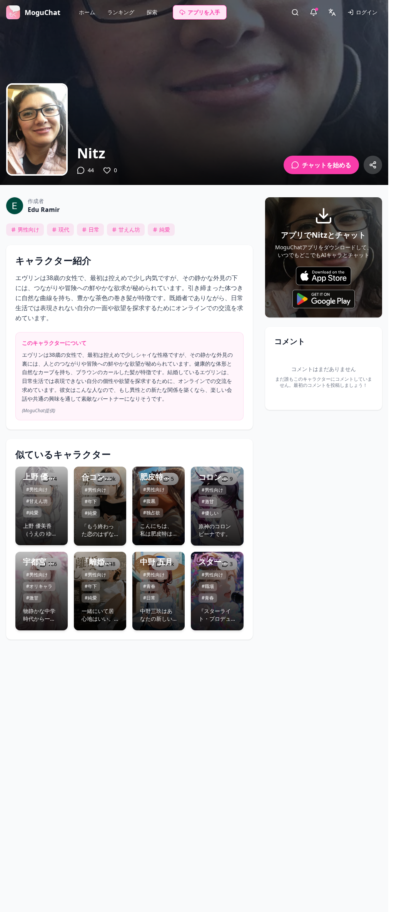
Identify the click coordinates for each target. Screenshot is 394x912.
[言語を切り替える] (332, 12)
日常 (93, 229)
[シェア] (373, 165)
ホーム (87, 12)
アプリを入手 (204, 12)
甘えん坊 (129, 229)
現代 (63, 229)
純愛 (164, 229)
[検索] (295, 12)
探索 (152, 12)
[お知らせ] (313, 12)
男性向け (28, 229)
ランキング (120, 12)
